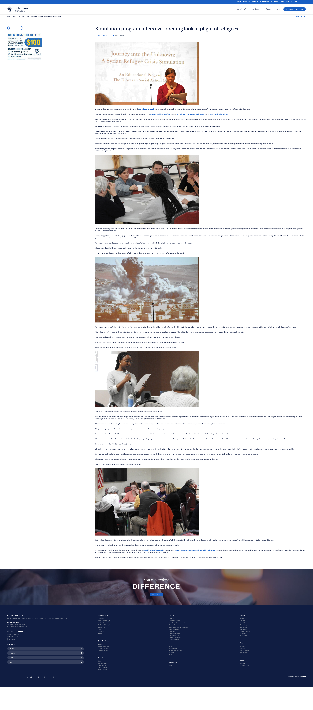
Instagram (12, 653)
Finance (171, 642)
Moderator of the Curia (175, 650)
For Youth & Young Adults (105, 625)
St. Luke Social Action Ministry (218, 114)
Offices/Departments (250, 1)
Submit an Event (244, 665)
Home (8, 16)
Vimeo (10, 662)
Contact (294, 1)
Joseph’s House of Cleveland (153, 550)
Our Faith (242, 620)
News (278, 9)
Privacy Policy (28, 677)
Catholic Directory (245, 631)
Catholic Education (174, 629)
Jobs (282, 1)
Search (301, 2)
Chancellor (172, 631)
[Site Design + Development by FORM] (297, 677)
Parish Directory (103, 667)
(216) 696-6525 (11, 638)
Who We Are (243, 618)
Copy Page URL (301, 16)
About (239, 1)
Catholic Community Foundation (178, 627)
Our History (243, 625)
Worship (171, 654)
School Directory (103, 669)
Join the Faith (256, 9)
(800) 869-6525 (11, 640)
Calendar (242, 663)
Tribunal (171, 652)
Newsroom (22, 16)
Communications (174, 635)
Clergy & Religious (174, 633)
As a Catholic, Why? (104, 620)
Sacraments (101, 627)
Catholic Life (241, 9)
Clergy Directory (103, 663)
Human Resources (174, 644)
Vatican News (244, 652)
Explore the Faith (103, 648)
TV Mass (100, 633)
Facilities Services (174, 639)
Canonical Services (174, 620)
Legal (170, 646)
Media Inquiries (244, 650)
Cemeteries (41, 677)
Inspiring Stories (103, 650)
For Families (101, 623)
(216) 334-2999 (23, 626)
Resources (275, 1)
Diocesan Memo (57, 677)
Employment (243, 633)
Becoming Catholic (103, 646)
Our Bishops (243, 623)
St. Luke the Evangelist (147, 109)
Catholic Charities (174, 625)
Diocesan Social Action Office (160, 114)
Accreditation (35, 677)
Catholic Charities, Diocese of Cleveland (190, 114)
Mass (99, 629)
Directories (264, 1)
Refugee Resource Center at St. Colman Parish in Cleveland (195, 550)
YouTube (11, 657)
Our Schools (243, 629)
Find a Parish (289, 9)
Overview (101, 618)
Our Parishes (243, 627)
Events (268, 9)
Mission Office (173, 648)
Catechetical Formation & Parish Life (179, 623)
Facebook (11, 649)
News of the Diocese (104, 35)
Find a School (300, 9)
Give (287, 1)
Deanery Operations (175, 637)
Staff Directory (102, 665)
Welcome (100, 644)
